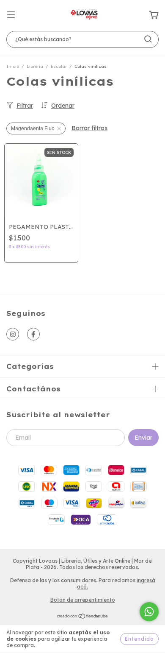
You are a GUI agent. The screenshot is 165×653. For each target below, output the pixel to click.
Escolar (59, 66)
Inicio (12, 66)
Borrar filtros (89, 128)
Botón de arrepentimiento (82, 600)
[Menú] (11, 15)
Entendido (139, 639)
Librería (35, 66)
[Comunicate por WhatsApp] (149, 611)
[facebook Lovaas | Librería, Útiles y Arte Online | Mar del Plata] (33, 334)
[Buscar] (148, 39)
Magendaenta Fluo (33, 128)
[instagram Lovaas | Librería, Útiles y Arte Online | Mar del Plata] (12, 334)
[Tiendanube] (82, 617)
